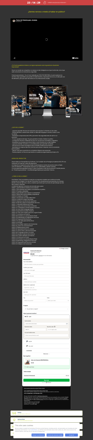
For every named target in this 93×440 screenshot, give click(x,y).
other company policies (38, 399)
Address (25, 279)
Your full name (26, 273)
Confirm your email (27, 267)
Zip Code (25, 292)
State (48, 297)
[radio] (25, 316)
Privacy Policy (29, 399)
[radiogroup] (46, 334)
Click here (41, 255)
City (24, 297)
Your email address (27, 261)
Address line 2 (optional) (29, 285)
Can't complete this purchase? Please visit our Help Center (36, 390)
